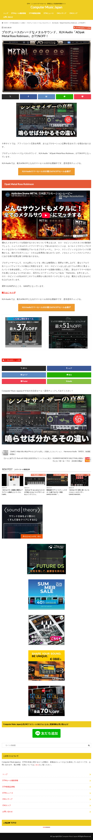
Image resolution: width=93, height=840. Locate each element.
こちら (36, 765)
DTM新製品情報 (35, 13)
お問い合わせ (8, 17)
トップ (5, 13)
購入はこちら (7, 292)
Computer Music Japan (46, 7)
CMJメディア (61, 13)
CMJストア (74, 13)
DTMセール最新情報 (18, 13)
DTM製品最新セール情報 (12, 360)
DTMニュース (49, 13)
